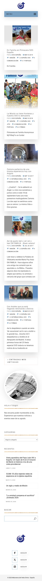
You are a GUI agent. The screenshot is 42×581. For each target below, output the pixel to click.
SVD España (16, 55)
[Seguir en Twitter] (14, 559)
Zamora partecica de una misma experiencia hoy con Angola (19, 171)
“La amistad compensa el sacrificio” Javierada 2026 (20, 496)
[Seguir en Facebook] (14, 553)
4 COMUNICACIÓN (20, 124)
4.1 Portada (26, 61)
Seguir (23, 553)
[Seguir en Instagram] (14, 566)
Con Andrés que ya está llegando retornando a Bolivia (20, 308)
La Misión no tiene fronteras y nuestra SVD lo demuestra (20, 115)
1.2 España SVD (24, 58)
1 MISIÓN (12, 58)
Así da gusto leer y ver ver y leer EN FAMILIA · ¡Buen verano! (21, 242)
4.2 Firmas (21, 127)
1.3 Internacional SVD (18, 179)
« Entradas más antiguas (17, 361)
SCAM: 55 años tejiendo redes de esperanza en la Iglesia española (19, 475)
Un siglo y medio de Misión (16, 486)
